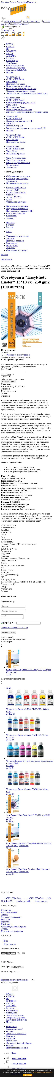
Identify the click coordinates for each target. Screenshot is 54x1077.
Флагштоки (11, 216)
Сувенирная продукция (16, 250)
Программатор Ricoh (15, 153)
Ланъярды (10, 248)
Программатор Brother (16, 142)
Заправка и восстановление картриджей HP (25, 128)
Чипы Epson (11, 81)
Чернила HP (11, 116)
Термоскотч (11, 181)
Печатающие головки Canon (19, 109)
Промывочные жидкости (17, 183)
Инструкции (12, 245)
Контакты (31, 2)
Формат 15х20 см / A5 (16, 192)
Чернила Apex (12, 165)
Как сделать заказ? (9, 912)
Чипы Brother (12, 139)
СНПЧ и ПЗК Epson (15, 79)
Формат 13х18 (12, 190)
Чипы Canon (11, 105)
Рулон (9, 199)
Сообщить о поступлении (18, 355)
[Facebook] (2, 977)
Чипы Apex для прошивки (18, 162)
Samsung (10, 225)
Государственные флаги (17, 209)
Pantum (9, 227)
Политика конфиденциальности (42, 1072)
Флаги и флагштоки (15, 65)
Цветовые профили (15, 241)
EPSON (9, 44)
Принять (28, 1075)
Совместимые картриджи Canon (20, 102)
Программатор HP (14, 126)
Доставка (5, 2)
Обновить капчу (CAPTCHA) (14, 628)
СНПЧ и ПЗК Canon (15, 100)
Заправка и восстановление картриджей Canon (27, 112)
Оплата (13, 2)
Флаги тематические (15, 213)
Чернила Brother (13, 135)
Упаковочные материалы (17, 236)
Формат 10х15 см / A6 (16, 188)
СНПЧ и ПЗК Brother (15, 137)
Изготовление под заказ (17, 206)
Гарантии (5, 922)
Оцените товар (7, 601)
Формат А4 (11, 195)
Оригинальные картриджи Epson (21, 88)
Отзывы (4, 929)
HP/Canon (10, 222)
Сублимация (12, 60)
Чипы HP (10, 123)
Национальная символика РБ (19, 211)
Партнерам (22, 2)
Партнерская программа (12, 931)
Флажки (10, 218)
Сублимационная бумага (17, 178)
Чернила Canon (13, 98)
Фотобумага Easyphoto (16, 202)
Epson (9, 232)
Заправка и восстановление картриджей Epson (27, 93)
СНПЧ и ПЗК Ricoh (15, 149)
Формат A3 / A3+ (14, 197)
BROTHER (11, 51)
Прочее (9, 72)
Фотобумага (11, 63)
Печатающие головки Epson (18, 86)
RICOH (9, 53)
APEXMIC (11, 56)
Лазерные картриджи (15, 68)
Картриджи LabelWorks (16, 70)
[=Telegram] (4, 977)
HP (7, 49)
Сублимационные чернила (18, 176)
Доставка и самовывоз (11, 917)
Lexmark (10, 58)
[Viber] (7, 977)
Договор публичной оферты (13, 926)
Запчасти (10, 238)
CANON (10, 46)
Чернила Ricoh (12, 146)
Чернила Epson (13, 77)
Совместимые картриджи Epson (20, 91)
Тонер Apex (11, 167)
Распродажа (11, 243)
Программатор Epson (15, 84)
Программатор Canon (15, 107)
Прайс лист (6, 924)
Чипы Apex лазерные (15, 160)
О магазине (6, 910)
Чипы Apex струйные (16, 158)
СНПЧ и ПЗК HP (14, 119)
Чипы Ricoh (11, 151)
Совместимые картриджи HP (19, 121)
